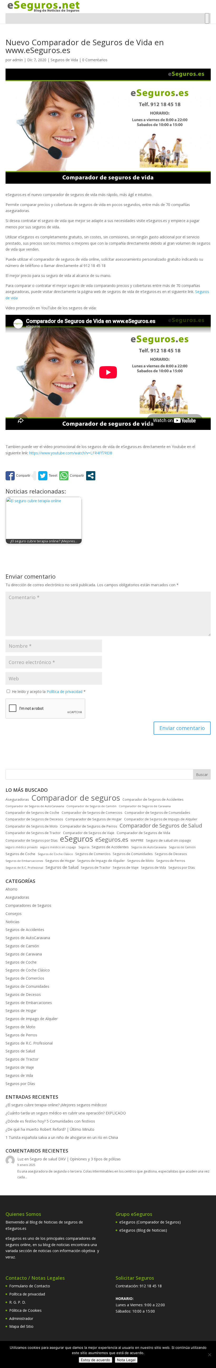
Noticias (12, 921)
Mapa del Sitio (21, 1326)
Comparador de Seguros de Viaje (88, 833)
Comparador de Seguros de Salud (161, 825)
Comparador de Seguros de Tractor (33, 833)
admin (17, 59)
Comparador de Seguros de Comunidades (157, 812)
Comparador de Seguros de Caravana (145, 806)
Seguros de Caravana (24, 954)
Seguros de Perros (170, 860)
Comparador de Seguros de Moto (32, 826)
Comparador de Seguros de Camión (91, 806)
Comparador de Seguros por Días (31, 840)
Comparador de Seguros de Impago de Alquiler (160, 819)
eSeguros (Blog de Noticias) (143, 1230)
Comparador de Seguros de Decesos (34, 819)
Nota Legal (126, 1360)
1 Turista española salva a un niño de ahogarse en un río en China (62, 1137)
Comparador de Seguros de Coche (32, 812)
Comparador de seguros (75, 798)
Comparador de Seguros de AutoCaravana (35, 806)
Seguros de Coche (20, 853)
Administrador (21, 1318)
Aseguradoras (17, 799)
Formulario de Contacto (29, 1285)
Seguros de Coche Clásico (55, 854)
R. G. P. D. (17, 1302)
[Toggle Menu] (207, 18)
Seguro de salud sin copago (168, 840)
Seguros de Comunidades (133, 854)
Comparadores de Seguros (28, 905)
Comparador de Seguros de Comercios (92, 812)
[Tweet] (47, 475)
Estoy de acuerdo (95, 1360)
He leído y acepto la (49, 691)
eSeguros (76, 839)
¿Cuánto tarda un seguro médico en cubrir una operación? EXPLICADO (66, 1112)
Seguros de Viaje (126, 867)
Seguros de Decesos (171, 854)
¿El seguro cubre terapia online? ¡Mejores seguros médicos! (56, 1104)
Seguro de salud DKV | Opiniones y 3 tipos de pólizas (75, 1158)
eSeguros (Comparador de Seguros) (150, 1222)
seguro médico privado (22, 847)
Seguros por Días (181, 867)
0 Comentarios (94, 59)
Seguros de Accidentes (110, 847)
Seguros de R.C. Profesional (24, 868)
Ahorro (11, 889)
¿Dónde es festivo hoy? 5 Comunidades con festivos (50, 1121)
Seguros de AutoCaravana (148, 847)
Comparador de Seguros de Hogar (93, 819)
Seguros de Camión (182, 847)
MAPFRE (137, 840)
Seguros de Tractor (95, 867)
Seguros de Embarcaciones (24, 861)
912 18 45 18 (151, 1285)
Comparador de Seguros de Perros (88, 826)
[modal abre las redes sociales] (90, 475)
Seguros (83, 847)
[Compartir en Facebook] (18, 475)
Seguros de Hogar (60, 860)
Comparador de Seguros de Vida (143, 832)
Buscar (202, 774)
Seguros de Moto (140, 860)
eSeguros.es (111, 839)
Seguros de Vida (64, 59)
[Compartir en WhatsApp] (71, 475)
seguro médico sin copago (58, 847)
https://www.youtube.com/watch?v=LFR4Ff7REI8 (70, 452)
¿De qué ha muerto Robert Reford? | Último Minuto (50, 1129)
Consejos (14, 913)
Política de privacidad (65, 691)
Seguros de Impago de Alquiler (101, 860)
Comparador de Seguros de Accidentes (152, 799)
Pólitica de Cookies (25, 1310)
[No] (209, 1354)
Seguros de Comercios (92, 854)
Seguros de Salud (62, 867)
